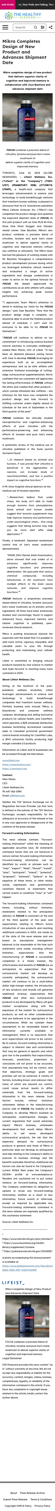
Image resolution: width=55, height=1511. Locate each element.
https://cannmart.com (14, 768)
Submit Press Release (15, 1499)
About (13, 1493)
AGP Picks (8, 4)
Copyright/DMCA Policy (18, 1505)
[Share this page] (51, 27)
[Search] (35, 27)
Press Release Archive (32, 1493)
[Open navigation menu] (5, 27)
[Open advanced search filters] (42, 27)
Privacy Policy (42, 1505)
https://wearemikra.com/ (16, 764)
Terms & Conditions (41, 1499)
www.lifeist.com (11, 760)
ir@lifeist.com (17, 795)
